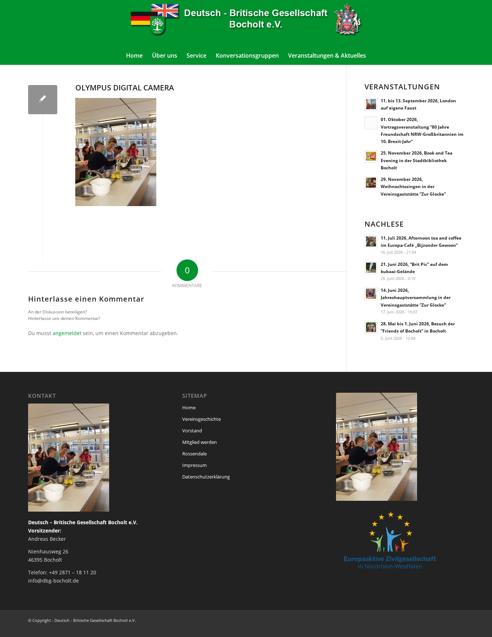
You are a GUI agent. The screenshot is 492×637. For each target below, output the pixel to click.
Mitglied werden (199, 442)
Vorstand (192, 430)
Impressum (194, 465)
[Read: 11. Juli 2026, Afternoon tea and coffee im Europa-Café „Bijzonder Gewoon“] (370, 241)
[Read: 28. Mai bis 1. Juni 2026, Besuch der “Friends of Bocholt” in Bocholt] (370, 327)
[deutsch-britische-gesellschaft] (246, 23)
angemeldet (67, 333)
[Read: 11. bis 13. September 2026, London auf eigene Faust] (370, 104)
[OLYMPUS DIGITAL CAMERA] (42, 99)
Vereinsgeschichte (201, 419)
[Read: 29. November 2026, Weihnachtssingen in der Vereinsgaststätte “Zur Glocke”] (370, 182)
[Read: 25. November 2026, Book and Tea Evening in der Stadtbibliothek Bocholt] (370, 156)
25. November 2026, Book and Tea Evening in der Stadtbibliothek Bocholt (416, 160)
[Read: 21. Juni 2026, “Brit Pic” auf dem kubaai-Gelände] (370, 267)
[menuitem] (134, 55)
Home (189, 407)
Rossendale (194, 453)
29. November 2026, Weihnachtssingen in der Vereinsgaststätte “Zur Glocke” (413, 186)
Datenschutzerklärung (206, 476)
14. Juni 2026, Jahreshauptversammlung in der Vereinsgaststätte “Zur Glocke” (416, 297)
